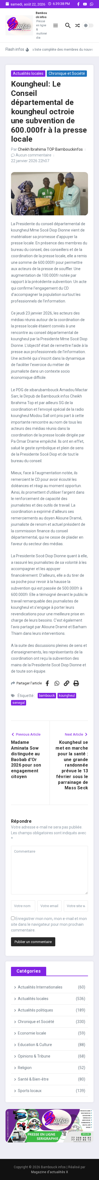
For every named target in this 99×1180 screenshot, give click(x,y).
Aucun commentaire (33, 155)
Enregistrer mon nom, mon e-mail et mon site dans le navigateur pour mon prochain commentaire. (49, 924)
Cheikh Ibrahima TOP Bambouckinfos (50, 149)
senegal (18, 703)
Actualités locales (28, 73)
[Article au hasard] (77, 25)
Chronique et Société (67, 73)
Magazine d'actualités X (49, 1172)
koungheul (67, 696)
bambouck (47, 696)
